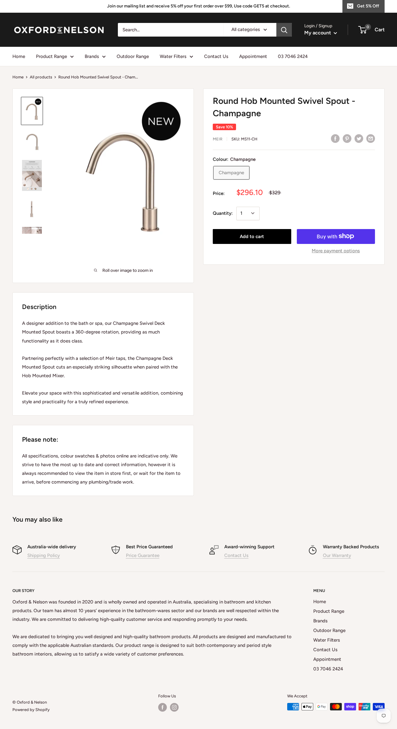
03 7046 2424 (293, 56)
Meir (217, 139)
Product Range (51, 56)
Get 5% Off (368, 6)
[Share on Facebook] (335, 138)
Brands (92, 56)
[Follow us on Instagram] (174, 707)
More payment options (336, 250)
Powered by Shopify (31, 709)
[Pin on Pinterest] (347, 138)
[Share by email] (370, 138)
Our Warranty (337, 555)
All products (41, 77)
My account (318, 33)
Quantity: (223, 213)
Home (18, 56)
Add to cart (252, 236)
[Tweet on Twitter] (359, 138)
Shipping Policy (43, 555)
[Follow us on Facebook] (162, 707)
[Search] (284, 30)
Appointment (253, 56)
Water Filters (173, 56)
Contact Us (216, 56)
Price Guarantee (142, 555)
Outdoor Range (133, 56)
